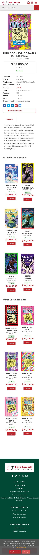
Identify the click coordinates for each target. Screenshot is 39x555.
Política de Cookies (19, 517)
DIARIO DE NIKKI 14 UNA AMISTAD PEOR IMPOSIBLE (28, 420)
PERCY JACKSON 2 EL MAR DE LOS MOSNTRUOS (27, 232)
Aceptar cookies (15, 552)
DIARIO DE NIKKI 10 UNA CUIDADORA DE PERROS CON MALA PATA (28, 329)
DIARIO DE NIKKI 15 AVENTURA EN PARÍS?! (11, 329)
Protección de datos (19, 514)
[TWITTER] (16, 476)
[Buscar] (36, 7)
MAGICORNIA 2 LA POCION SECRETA (11, 231)
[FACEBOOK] (12, 476)
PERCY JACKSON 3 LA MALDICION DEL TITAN (28, 187)
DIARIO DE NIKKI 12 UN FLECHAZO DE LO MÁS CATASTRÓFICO (28, 374)
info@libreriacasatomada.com (19, 492)
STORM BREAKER (27, 277)
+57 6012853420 (19, 485)
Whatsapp (19, 489)
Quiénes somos (19, 528)
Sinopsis (9, 119)
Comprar (11, 199)
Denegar (26, 552)
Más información (21, 548)
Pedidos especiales (19, 531)
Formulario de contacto (19, 495)
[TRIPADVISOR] (26, 476)
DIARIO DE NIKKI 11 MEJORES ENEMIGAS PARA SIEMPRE (11, 374)
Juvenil (18, 88)
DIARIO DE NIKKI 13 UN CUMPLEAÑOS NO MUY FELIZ (11, 420)
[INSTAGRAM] (19, 476)
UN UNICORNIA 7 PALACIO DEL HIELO (11, 186)
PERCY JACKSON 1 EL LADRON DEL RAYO (11, 278)
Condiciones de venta (19, 511)
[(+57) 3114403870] (23, 476)
